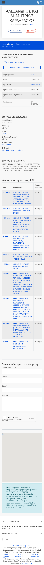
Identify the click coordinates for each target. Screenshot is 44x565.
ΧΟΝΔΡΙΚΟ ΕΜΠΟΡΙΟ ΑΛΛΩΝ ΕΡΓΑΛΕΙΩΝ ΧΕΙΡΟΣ (21, 266)
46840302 (6, 264)
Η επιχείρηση (7, 44)
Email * (4, 377)
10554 (31, 24)
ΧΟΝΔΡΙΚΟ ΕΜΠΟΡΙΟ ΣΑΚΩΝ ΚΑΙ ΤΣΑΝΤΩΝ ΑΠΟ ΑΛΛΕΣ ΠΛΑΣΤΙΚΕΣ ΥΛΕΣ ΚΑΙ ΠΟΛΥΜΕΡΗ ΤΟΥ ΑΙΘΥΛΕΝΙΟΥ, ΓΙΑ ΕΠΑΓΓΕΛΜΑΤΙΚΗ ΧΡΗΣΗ (22, 198)
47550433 (6, 323)
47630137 (6, 342)
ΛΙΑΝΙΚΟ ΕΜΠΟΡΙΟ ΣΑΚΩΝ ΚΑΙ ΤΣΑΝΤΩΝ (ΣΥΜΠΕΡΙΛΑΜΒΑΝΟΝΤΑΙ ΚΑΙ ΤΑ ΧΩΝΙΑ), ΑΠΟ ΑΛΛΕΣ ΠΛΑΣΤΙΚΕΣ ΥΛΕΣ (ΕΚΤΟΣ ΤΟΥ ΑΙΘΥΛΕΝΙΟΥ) (22, 330)
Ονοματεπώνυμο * (9, 367)
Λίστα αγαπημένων (41, 2)
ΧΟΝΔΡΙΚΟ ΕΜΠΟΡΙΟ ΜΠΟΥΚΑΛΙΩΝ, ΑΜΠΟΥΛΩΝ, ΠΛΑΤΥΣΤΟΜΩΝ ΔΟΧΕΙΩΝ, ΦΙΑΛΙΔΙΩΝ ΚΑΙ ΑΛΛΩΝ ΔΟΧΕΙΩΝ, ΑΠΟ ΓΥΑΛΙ (21, 243)
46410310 (6, 208)
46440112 (6, 236)
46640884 (6, 192)
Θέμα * (4, 386)
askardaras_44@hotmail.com (12, 150)
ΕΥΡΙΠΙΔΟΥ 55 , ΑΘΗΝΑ (15, 62)
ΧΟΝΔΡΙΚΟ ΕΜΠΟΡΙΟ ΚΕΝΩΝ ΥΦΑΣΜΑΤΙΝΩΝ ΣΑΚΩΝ (22, 210)
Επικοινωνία (7, 46)
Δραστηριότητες (23, 44)
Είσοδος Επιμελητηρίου (22, 545)
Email (32, 31)
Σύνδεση (37, 2)
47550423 (6, 298)
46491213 (6, 254)
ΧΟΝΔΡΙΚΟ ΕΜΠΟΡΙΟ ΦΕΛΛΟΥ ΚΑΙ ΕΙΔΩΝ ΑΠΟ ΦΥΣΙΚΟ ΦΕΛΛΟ (22, 256)
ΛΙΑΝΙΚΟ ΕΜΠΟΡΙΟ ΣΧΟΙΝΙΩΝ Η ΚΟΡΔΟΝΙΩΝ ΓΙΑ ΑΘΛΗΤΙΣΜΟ (20, 345)
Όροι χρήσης (6, 555)
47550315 (6, 273)
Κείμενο (5, 395)
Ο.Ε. (32, 74)
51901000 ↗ (35, 84)
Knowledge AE (27, 563)
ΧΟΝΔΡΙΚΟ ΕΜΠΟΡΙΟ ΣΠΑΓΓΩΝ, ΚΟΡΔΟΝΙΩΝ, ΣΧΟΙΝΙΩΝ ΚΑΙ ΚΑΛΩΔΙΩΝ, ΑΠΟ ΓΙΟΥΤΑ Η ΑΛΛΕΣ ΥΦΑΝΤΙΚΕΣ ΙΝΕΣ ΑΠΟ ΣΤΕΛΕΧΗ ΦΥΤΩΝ (22, 224)
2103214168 (17, 31)
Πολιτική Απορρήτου (35, 555)
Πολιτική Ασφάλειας (19, 555)
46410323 (6, 218)
